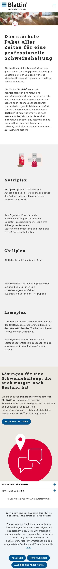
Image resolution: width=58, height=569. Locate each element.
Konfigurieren (38, 558)
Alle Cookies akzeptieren (29, 565)
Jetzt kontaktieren (16, 421)
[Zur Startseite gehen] (24, 6)
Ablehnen (17, 558)
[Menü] (53, 6)
